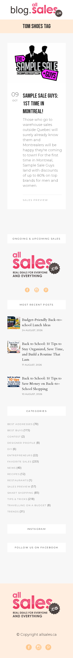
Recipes (13, 474)
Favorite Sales (19, 461)
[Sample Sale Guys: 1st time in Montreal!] (36, 63)
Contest (14, 436)
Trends (13, 511)
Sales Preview (35, 200)
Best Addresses (20, 424)
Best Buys (15, 430)
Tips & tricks (17, 499)
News (11, 467)
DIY (9, 449)
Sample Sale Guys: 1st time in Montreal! (40, 103)
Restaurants (17, 480)
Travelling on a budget (27, 505)
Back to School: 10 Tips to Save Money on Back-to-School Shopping (42, 383)
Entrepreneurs (20, 455)
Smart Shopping (20, 492)
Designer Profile (21, 442)
